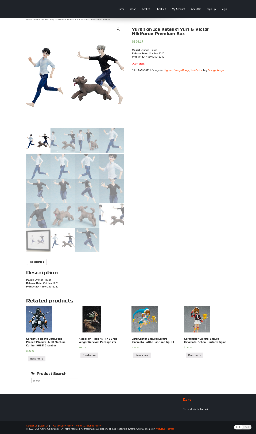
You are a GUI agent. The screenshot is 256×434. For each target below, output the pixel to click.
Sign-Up (211, 9)
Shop (133, 9)
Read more (36, 358)
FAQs (53, 426)
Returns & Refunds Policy (88, 426)
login (224, 9)
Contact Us (31, 426)
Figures (169, 70)
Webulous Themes (165, 429)
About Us (196, 9)
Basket (146, 9)
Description (37, 261)
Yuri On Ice (47, 19)
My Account (178, 9)
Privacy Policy (65, 426)
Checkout (161, 9)
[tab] (37, 262)
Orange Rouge (181, 70)
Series (37, 19)
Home (121, 9)
